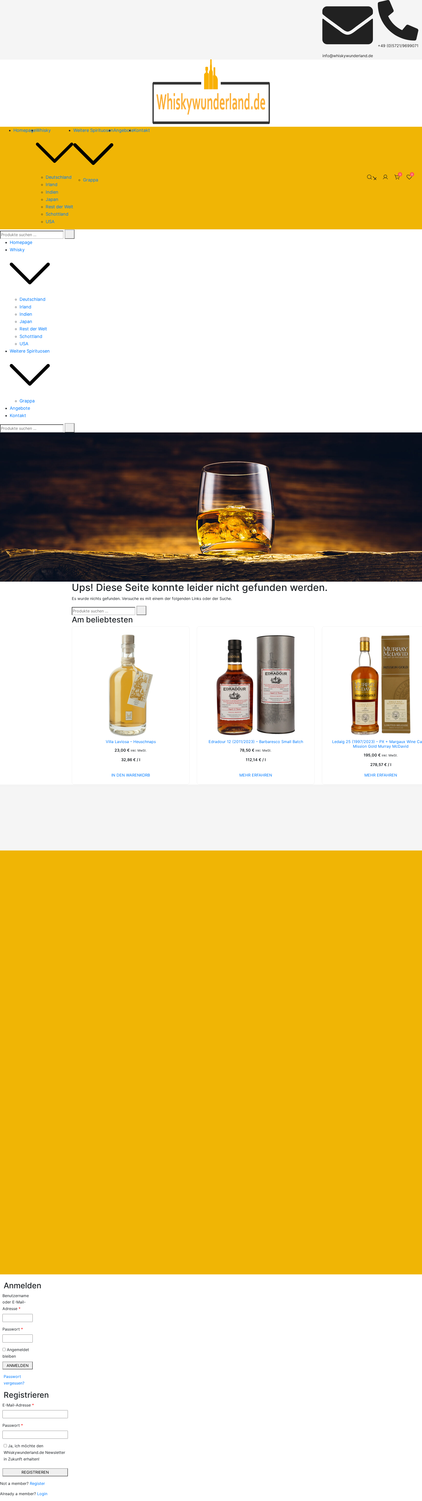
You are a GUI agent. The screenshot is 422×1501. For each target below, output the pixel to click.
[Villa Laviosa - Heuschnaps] (130, 685)
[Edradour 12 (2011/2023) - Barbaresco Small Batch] (255, 685)
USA (50, 221)
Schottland (57, 214)
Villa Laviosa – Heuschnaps (131, 741)
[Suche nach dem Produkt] (69, 234)
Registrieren (35, 1472)
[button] (2, 1277)
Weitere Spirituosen (93, 130)
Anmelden (18, 1365)
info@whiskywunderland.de (347, 55)
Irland (51, 184)
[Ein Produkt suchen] (371, 178)
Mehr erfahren (255, 775)
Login (42, 1493)
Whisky (43, 130)
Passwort (17, 1329)
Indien (52, 192)
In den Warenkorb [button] (130, 775)
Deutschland (59, 177)
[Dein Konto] (385, 178)
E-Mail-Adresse (29, 1404)
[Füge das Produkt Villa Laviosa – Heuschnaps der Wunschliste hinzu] (177, 727)
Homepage (24, 130)
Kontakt (142, 130)
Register (37, 1483)
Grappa (90, 179)
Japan (52, 199)
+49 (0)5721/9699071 (398, 45)
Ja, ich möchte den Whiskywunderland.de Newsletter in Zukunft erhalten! (34, 1452)
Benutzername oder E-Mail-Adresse (17, 1302)
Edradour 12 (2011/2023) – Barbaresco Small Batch (256, 741)
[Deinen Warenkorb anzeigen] (397, 178)
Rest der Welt (59, 206)
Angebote (123, 130)
